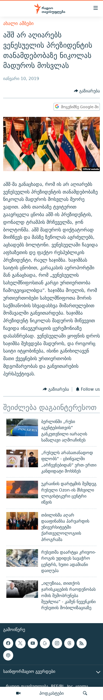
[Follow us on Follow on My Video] (45, 643)
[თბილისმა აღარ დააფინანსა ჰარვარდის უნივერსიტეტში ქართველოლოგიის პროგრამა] (22, 521)
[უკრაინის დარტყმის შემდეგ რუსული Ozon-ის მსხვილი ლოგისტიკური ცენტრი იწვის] (22, 489)
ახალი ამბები (18, 23)
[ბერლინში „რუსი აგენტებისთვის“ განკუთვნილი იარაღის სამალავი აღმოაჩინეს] (22, 427)
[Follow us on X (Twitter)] (20, 643)
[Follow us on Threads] (69, 643)
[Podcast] (8, 655)
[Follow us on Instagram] (57, 643)
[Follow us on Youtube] (33, 643)
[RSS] (82, 643)
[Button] (87, 91)
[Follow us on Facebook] (8, 643)
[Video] (18, 693)
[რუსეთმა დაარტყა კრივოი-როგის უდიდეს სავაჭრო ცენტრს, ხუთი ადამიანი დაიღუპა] (22, 558)
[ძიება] (85, 693)
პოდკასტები (51, 693)
